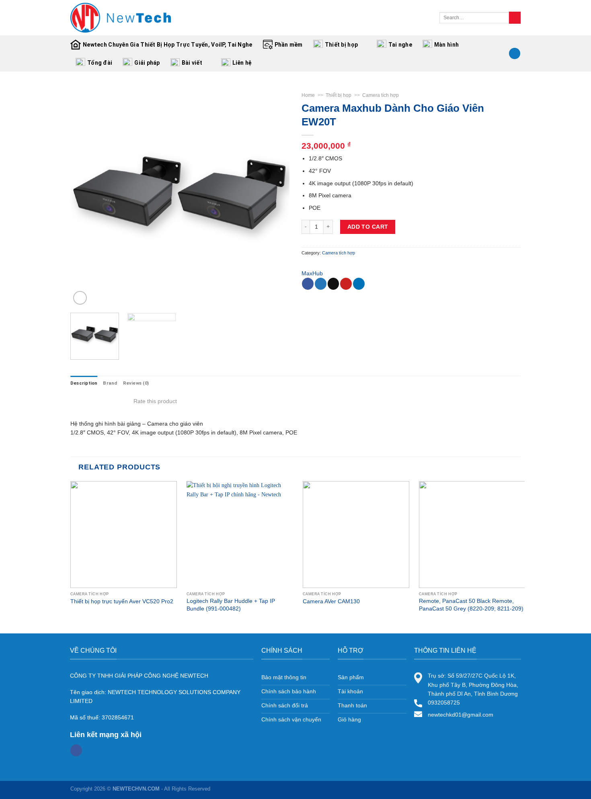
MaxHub (312, 273)
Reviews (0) (136, 383)
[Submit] (515, 18)
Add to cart (367, 226)
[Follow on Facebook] (76, 750)
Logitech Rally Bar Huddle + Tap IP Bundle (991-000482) (231, 604)
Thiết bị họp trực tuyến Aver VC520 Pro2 (121, 601)
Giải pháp (147, 62)
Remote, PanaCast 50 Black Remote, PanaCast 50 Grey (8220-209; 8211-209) (471, 604)
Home (308, 95)
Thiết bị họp (341, 44)
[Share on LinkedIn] (359, 284)
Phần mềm (289, 44)
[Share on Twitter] (320, 284)
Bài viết (192, 62)
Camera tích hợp (380, 95)
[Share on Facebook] (308, 284)
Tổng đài (99, 62)
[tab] (83, 383)
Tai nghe (400, 44)
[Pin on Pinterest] (346, 284)
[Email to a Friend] (333, 284)
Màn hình (446, 44)
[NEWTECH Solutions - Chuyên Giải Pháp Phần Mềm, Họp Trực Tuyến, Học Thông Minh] (120, 17)
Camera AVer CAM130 (331, 601)
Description (83, 383)
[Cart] (514, 53)
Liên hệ (242, 62)
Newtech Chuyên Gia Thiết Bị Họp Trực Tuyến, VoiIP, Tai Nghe (167, 44)
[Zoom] (80, 298)
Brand (110, 383)
